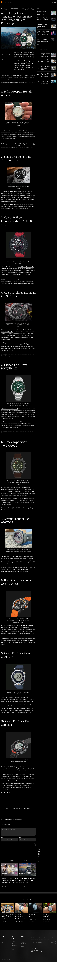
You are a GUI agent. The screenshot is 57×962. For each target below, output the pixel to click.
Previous (10, 860)
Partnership (14, 945)
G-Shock (31, 270)
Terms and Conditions (23, 943)
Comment (3, 826)
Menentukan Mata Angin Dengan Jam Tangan (23, 82)
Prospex (3, 136)
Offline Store (14, 952)
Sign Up (52, 942)
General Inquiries (13, 942)
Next (26, 860)
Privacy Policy (24, 939)
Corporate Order (13, 948)
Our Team (3, 939)
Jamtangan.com (5, 789)
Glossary (3, 942)
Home (2, 8)
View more (39, 44)
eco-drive (3, 416)
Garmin (30, 558)
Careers (22, 946)
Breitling (21, 629)
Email (20, 837)
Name (2, 837)
